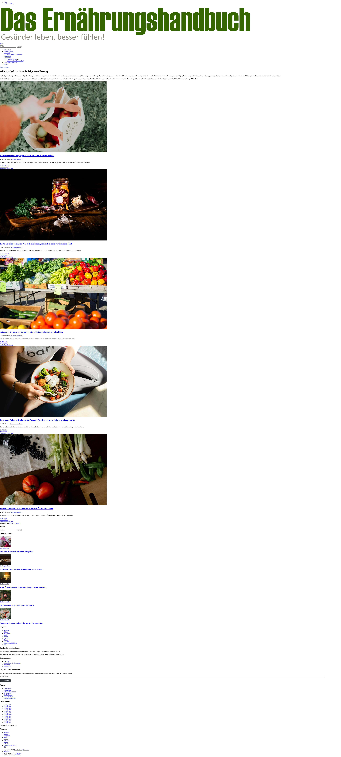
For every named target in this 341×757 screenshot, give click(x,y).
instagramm (7, 633)
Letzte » (18, 523)
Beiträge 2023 (7, 710)
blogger (6, 640)
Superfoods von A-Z (13, 59)
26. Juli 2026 (3, 342)
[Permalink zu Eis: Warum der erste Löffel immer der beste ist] (5, 600)
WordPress (18, 753)
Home (5, 2)
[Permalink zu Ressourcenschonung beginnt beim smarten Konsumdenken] (53, 152)
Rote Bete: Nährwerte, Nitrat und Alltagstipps (16, 552)
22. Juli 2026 (3, 430)
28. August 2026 (4, 566)
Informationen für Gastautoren (12, 663)
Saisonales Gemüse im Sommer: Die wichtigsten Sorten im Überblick (31, 332)
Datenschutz (7, 666)
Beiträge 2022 (7, 711)
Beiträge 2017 (7, 719)
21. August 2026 (4, 165)
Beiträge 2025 (7, 706)
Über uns (6, 661)
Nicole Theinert (8, 695)
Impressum (7, 664)
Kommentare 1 (4, 167)
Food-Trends (7, 49)
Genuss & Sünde (8, 51)
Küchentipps (7, 56)
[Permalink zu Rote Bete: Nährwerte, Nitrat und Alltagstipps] (5, 546)
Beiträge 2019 (7, 716)
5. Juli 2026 (3, 518)
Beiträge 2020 (7, 714)
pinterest (6, 632)
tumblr (5, 635)
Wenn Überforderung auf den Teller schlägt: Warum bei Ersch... (23, 587)
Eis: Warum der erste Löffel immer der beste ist (17, 605)
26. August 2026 (4, 584)
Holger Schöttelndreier (10, 691)
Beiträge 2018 (7, 718)
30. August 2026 (4, 548)
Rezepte (6, 64)
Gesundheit (7, 53)
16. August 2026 (4, 253)
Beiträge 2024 (7, 708)
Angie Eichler (7, 688)
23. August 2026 (4, 602)
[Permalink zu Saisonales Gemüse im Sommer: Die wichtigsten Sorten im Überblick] (53, 328)
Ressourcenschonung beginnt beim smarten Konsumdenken (27, 155)
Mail (5, 644)
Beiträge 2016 (7, 721)
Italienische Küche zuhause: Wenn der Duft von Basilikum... (22, 569)
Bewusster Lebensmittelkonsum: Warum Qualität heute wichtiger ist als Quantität (37, 420)
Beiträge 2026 (7, 705)
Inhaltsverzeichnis (9, 4)
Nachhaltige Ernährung (10, 62)
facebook (6, 630)
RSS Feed (6, 641)
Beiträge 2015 (7, 722)
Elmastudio (17, 754)
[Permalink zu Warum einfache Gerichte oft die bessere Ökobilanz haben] (53, 504)
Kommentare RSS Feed (10, 643)
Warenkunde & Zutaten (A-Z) (15, 61)
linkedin (6, 636)
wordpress (6, 638)
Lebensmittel (7, 57)
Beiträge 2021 (7, 713)
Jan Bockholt (7, 693)
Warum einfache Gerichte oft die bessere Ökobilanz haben (26, 508)
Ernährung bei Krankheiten (14, 54)
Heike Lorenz (7, 690)
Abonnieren (5, 680)
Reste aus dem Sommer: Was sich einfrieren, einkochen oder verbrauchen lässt (36, 244)
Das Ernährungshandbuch (21, 750)
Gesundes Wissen (8, 696)
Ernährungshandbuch (16, 159)
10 (13, 523)
